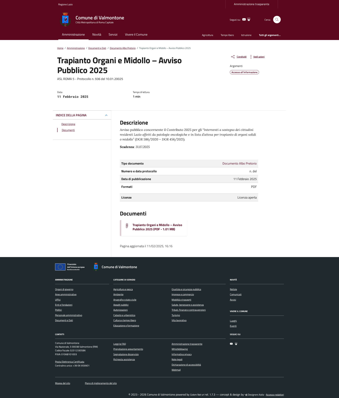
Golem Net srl (197, 395)
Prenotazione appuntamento (128, 349)
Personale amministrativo (68, 315)
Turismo (176, 315)
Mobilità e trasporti (181, 300)
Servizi (113, 34)
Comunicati (236, 294)
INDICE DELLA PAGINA (71, 115)
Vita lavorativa (179, 320)
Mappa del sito (62, 383)
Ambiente (118, 294)
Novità (96, 34)
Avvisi (233, 300)
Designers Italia (255, 395)
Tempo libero (227, 35)
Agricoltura (207, 35)
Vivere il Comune (136, 34)
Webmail (176, 370)
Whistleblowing (180, 349)
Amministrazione (73, 34)
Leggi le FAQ (119, 344)
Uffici (58, 300)
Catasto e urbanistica (124, 315)
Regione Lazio (65, 4)
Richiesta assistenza (124, 359)
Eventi (233, 326)
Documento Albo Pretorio (239, 163)
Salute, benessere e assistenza (188, 305)
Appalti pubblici (121, 305)
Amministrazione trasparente (251, 4)
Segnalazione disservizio (126, 354)
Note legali (177, 359)
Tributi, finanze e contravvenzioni (189, 310)
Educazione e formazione (126, 326)
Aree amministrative (65, 294)
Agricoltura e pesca (123, 289)
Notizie (233, 289)
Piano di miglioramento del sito (101, 383)
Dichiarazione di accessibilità (186, 365)
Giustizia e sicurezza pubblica (186, 289)
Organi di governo (64, 289)
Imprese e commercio (183, 294)
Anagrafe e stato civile (124, 300)
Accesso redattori (275, 395)
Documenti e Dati (64, 320)
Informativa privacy (182, 354)
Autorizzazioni (120, 310)
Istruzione (246, 35)
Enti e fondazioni (63, 305)
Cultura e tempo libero (124, 320)
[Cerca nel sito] (277, 19)
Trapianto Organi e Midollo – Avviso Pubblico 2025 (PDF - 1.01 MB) (157, 227)
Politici (58, 310)
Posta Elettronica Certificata (69, 362)
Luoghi (233, 321)
